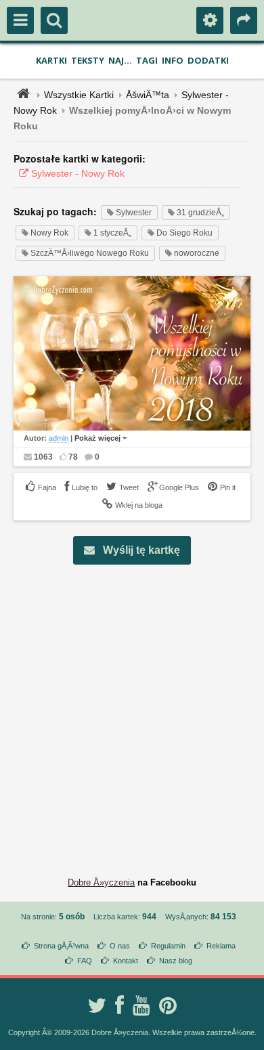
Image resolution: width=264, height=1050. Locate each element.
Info (172, 60)
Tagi (147, 60)
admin (58, 438)
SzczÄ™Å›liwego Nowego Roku (88, 253)
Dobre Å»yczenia (101, 882)
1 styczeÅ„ (111, 233)
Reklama (221, 946)
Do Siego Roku (183, 233)
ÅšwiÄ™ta (147, 94)
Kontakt (125, 961)
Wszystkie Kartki (79, 94)
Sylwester (133, 212)
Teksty (87, 60)
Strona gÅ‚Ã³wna (61, 946)
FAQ (84, 961)
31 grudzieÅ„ (199, 212)
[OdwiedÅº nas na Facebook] (119, 1005)
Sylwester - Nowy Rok (76, 173)
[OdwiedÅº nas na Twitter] (97, 1005)
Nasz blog (175, 961)
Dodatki (208, 60)
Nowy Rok (48, 233)
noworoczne (195, 253)
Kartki (51, 60)
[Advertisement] (132, 710)
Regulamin (168, 946)
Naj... (120, 60)
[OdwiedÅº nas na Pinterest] (168, 1005)
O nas (120, 946)
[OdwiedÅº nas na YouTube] (141, 1005)
